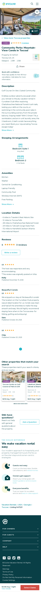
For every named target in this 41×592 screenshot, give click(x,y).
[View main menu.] (37, 4)
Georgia (27, 505)
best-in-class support (30, 493)
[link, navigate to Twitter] (14, 557)
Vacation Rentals (9, 505)
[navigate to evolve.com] (5, 522)
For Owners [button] (9, 529)
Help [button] (5, 547)
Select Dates (30, 588)
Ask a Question (30, 422)
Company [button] (7, 541)
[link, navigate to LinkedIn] (18, 557)
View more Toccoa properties (17, 38)
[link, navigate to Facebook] (4, 557)
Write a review (11, 253)
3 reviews (25, 43)
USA (20, 505)
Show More (7, 130)
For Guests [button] (8, 535)
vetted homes (32, 470)
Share (21, 66)
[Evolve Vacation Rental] (9, 4)
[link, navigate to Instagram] (9, 557)
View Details (6, 589)
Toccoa (5, 507)
